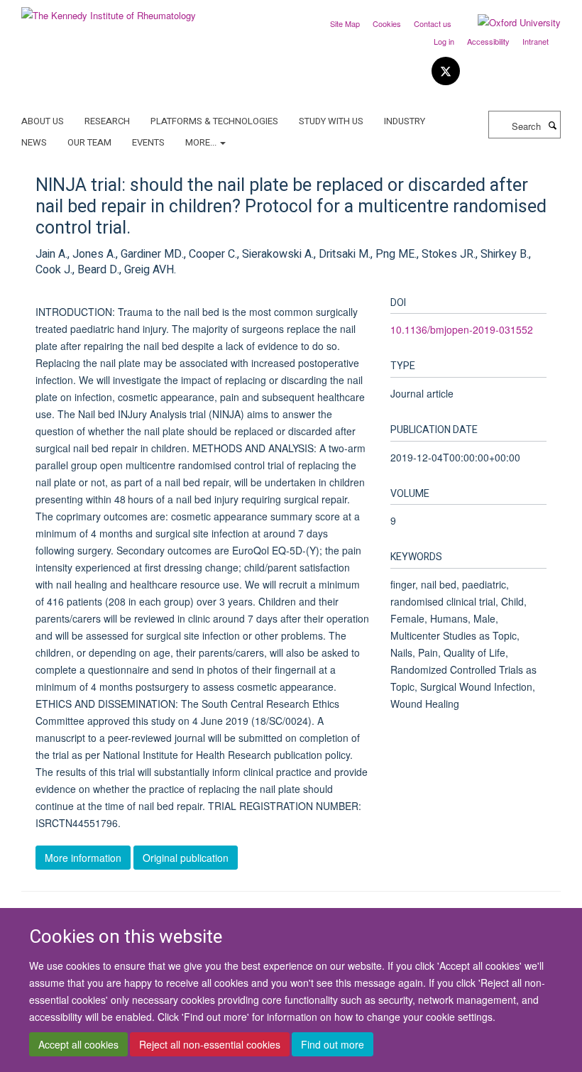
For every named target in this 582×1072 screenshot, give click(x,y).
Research (107, 121)
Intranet (535, 41)
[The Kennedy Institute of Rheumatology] (108, 10)
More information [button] (83, 858)
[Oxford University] (508, 22)
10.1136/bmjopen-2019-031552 (461, 329)
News (34, 142)
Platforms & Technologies (214, 121)
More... (202, 142)
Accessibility (488, 41)
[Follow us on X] (446, 71)
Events (148, 142)
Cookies (387, 23)
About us (42, 121)
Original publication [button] (186, 858)
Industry (404, 121)
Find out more (332, 1044)
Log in (444, 41)
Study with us (331, 121)
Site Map (345, 23)
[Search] (552, 125)
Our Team (89, 142)
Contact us (432, 23)
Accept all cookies (78, 1044)
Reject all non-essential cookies (209, 1044)
